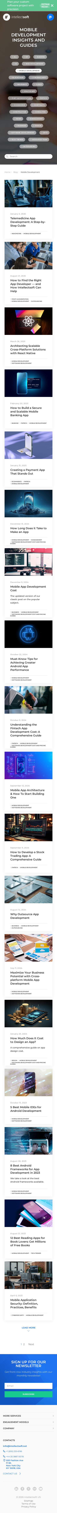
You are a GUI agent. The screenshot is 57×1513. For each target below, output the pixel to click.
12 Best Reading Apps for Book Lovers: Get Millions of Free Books (28, 1241)
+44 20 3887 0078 (15, 1456)
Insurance (22, 84)
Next (31, 1344)
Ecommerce (19, 105)
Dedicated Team (39, 140)
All (15, 57)
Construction (19, 112)
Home (7, 172)
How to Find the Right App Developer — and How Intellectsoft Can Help (25, 286)
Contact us (10, 1473)
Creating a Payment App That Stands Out (27, 471)
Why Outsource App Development (24, 916)
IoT (27, 57)
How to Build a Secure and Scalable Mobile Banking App (26, 411)
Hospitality (39, 105)
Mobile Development (29, 71)
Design (38, 126)
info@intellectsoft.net (15, 1446)
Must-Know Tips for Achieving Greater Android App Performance (24, 664)
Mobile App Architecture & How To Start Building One (27, 794)
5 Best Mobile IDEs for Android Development (25, 1109)
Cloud (39, 84)
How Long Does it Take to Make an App (28, 530)
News (18, 119)
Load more (28, 1327)
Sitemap (28, 1501)
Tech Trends (17, 140)
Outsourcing (29, 146)
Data (45, 133)
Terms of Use (28, 1504)
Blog (15, 172)
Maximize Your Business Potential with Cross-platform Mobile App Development (27, 978)
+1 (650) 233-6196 (14, 1451)
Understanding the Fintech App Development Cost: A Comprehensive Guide (25, 730)
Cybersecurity (39, 78)
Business (21, 126)
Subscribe (29, 1394)
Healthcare (29, 91)
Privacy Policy (28, 1507)
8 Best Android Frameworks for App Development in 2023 (25, 1169)
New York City (13, 1465)
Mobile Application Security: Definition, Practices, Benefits (24, 1303)
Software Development (22, 133)
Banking (41, 57)
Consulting (40, 112)
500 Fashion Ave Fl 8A (14, 1461)
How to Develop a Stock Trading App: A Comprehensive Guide (27, 856)
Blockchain (18, 78)
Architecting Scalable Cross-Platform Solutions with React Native (28, 349)
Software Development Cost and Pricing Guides (28, 542)
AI (16, 64)
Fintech (43, 98)
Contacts (9, 1440)
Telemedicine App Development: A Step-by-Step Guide (27, 222)
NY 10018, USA (13, 1468)
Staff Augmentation (21, 98)
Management (36, 119)
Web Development (34, 64)
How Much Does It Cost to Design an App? (26, 1040)
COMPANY (8, 1428)
